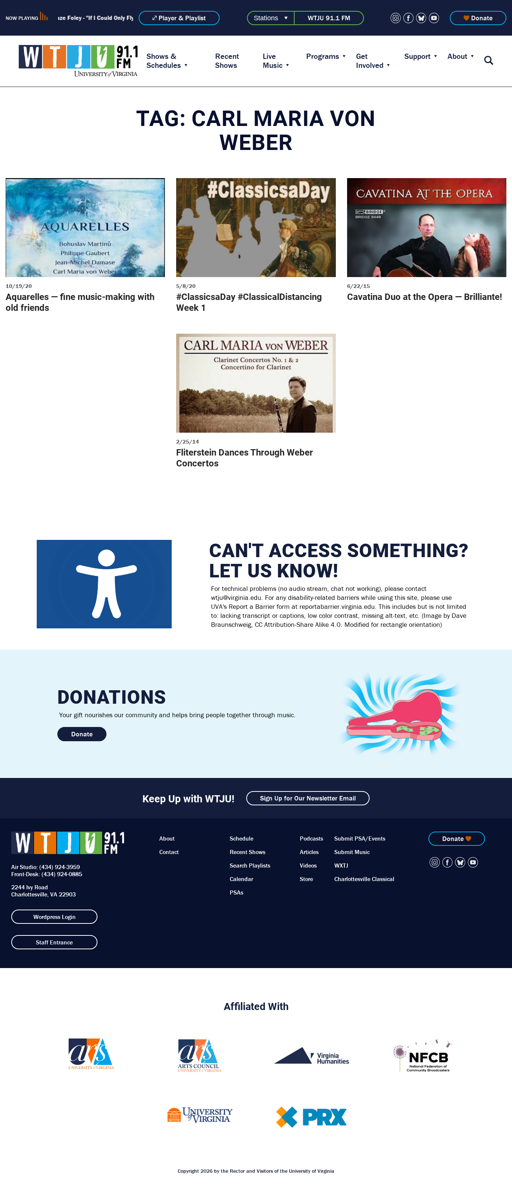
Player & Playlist (182, 17)
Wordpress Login (54, 916)
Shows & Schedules (164, 60)
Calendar (241, 879)
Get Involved (369, 60)
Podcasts (311, 838)
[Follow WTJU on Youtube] (434, 18)
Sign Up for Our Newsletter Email (308, 798)
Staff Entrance (54, 942)
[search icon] (488, 61)
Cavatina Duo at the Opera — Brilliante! (424, 297)
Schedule (241, 838)
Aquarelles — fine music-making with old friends (80, 302)
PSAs (236, 892)
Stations (266, 18)
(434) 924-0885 (62, 874)
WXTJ (341, 865)
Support (417, 56)
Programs (322, 56)
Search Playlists (250, 865)
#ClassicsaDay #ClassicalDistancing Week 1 (249, 302)
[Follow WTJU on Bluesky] (421, 18)
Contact (169, 852)
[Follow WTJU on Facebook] (408, 18)
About (457, 56)
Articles (309, 852)
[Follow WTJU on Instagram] (396, 18)
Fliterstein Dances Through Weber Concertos (244, 457)
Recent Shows (227, 60)
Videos (308, 865)
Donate (482, 17)
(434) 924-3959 (59, 867)
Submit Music (352, 852)
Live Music (273, 60)
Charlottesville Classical (364, 879)
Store (306, 879)
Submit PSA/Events (359, 838)
